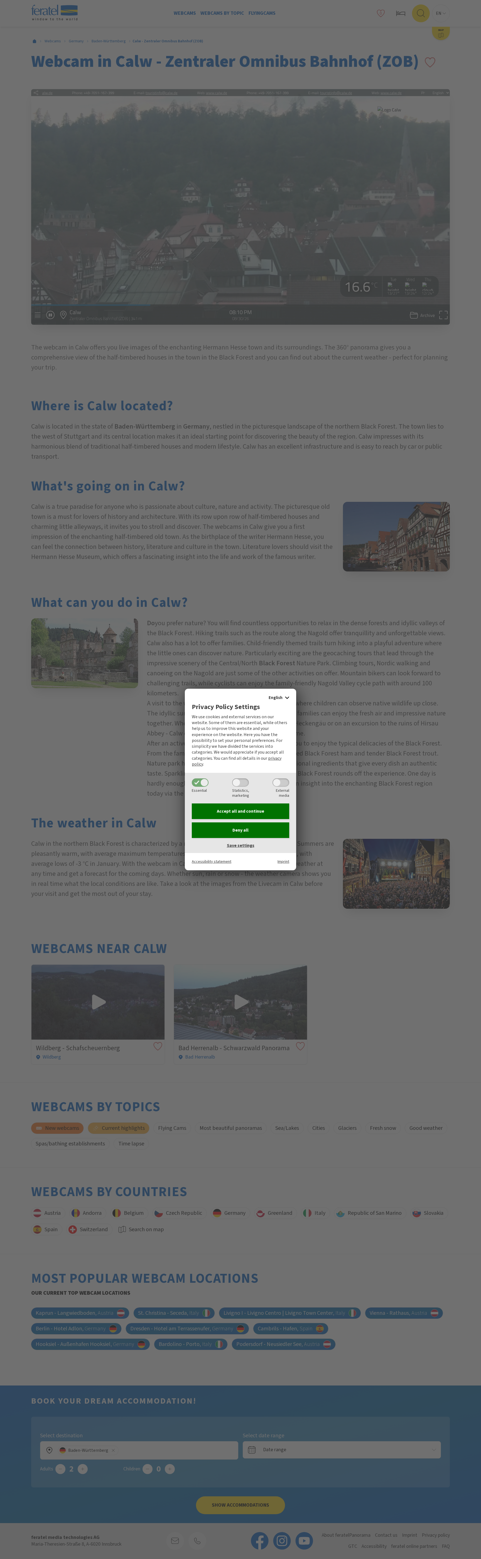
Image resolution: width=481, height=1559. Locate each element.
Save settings (240, 845)
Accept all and (240, 811)
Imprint (283, 861)
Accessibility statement (211, 861)
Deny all (240, 830)
